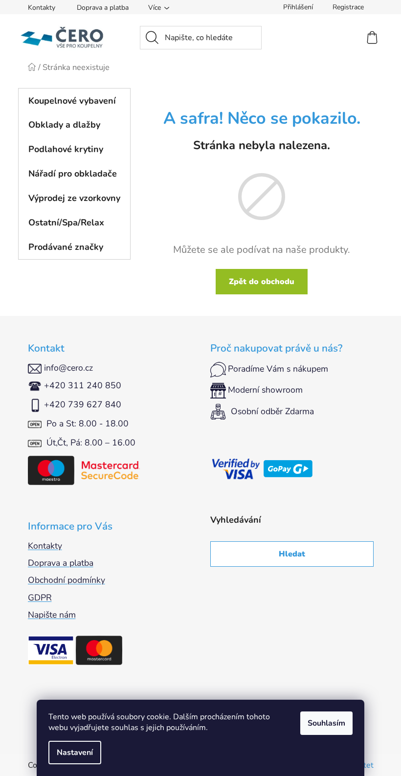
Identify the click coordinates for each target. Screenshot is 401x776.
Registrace (348, 7)
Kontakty (41, 7)
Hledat (292, 554)
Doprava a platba (103, 7)
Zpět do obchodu (261, 281)
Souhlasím (326, 723)
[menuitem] (74, 101)
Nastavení (75, 752)
